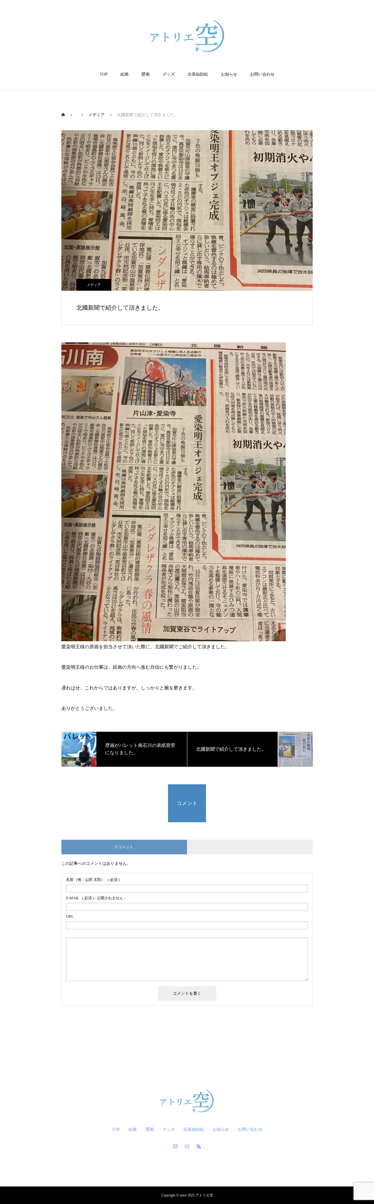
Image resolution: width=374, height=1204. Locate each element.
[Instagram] (175, 1146)
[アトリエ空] (187, 36)
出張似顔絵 (198, 74)
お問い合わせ (262, 74)
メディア (94, 285)
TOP (104, 74)
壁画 (145, 74)
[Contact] (187, 1146)
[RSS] (199, 1146)
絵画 (124, 74)
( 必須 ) (93, 879)
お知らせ (229, 74)
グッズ (168, 74)
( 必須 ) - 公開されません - (95, 898)
